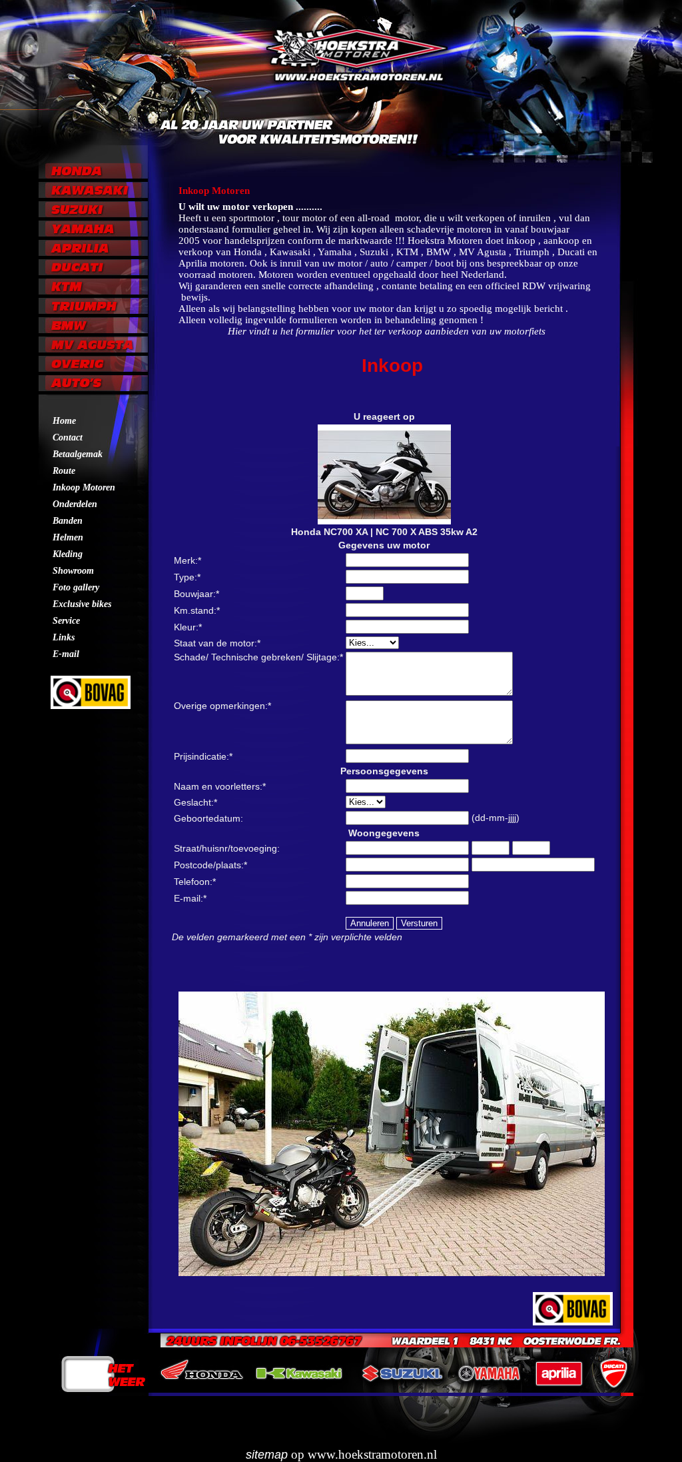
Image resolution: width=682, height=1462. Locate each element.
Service (66, 621)
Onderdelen (75, 504)
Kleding (68, 554)
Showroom (73, 571)
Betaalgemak (78, 454)
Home (64, 421)
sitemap (267, 1454)
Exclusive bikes (82, 604)
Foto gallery (76, 587)
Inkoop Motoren (84, 487)
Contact (68, 437)
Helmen (68, 537)
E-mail (66, 654)
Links (64, 637)
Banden (68, 521)
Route (64, 471)
